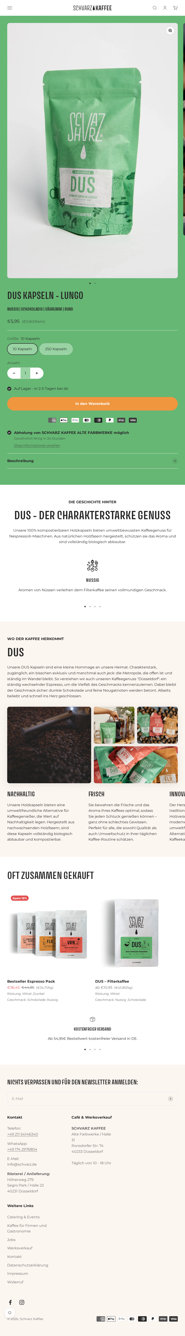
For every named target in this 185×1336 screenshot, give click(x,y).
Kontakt (14, 1257)
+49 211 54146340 (22, 1134)
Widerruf (15, 1282)
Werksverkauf (19, 1248)
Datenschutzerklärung (27, 1265)
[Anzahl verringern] (14, 373)
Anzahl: (13, 363)
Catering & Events (23, 1217)
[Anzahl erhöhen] (36, 373)
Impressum (17, 1273)
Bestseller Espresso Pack (31, 981)
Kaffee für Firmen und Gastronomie (27, 1228)
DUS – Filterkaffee (112, 981)
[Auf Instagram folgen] (22, 1302)
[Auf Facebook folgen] (10, 1302)
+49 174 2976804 (22, 1149)
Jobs (11, 1240)
